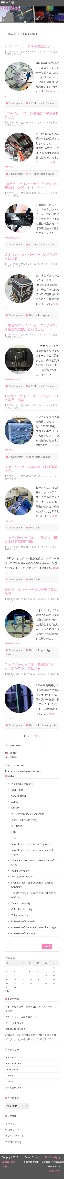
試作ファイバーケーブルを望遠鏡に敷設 (31, 591)
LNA (13, 837)
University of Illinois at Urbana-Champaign (33, 927)
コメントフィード (14, 1135)
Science (9, 1081)
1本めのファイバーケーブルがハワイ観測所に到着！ (32, 398)
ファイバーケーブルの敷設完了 (28, 46)
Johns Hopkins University (24, 819)
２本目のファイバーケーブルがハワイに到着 (31, 256)
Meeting (9, 1075)
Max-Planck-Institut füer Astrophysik (30, 844)
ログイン (10, 1123)
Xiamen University (20, 903)
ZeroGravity (51, 1157)
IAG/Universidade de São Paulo (27, 813)
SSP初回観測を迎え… (16, 1029)
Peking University (20, 870)
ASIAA (14, 801)
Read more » (12, 237)
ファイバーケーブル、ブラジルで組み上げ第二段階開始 (31, 539)
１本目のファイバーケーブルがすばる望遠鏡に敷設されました (31, 327)
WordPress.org (13, 1141)
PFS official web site (22, 783)
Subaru (50, 103)
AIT (31, 103)
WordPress (54, 1170)
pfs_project (13, 598)
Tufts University (19, 915)
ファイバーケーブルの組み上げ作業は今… (31, 469)
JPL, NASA (16, 826)
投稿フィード (12, 1130)
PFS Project (13, 51)
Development (16, 103)
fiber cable (39, 103)
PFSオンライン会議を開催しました (23, 1017)
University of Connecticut (24, 921)
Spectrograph (48, 725)
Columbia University (21, 909)
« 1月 (8, 990)
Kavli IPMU (17, 789)
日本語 (13, 757)
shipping (45, 315)
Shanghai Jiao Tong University (27, 882)
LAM (13, 832)
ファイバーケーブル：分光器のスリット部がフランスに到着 (31, 666)
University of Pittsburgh (23, 933)
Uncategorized (13, 1087)
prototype (46, 650)
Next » (36, 736)
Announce (10, 1057)
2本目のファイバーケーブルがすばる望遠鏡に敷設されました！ (32, 186)
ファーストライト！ (15, 1023)
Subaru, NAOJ (18, 795)
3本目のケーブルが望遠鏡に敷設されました (32, 115)
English (13, 752)
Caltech (15, 807)
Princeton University (21, 876)
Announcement (13, 1063)
